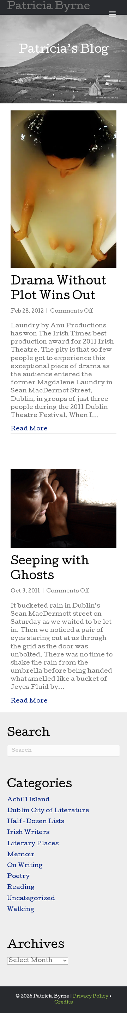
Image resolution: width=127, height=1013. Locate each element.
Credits (63, 1002)
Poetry (18, 877)
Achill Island (28, 800)
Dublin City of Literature (48, 811)
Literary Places (33, 844)
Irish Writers (28, 833)
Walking (20, 910)
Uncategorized (31, 899)
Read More (29, 429)
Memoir (21, 855)
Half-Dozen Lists (35, 822)
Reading (21, 888)
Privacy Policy (90, 996)
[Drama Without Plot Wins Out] (63, 189)
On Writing (25, 866)
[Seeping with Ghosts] (63, 509)
